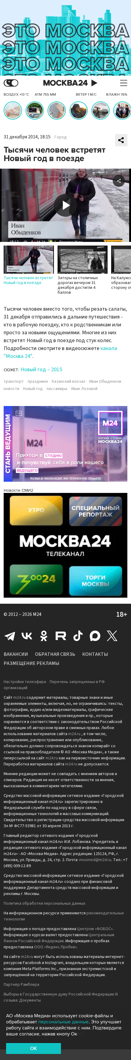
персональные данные (63, 1022)
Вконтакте (27, 636)
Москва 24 (65, 83)
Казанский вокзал (68, 381)
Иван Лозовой (84, 389)
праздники (38, 381)
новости (11, 389)
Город (61, 137)
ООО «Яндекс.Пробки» (55, 947)
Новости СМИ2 (18, 490)
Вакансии (16, 654)
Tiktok (78, 636)
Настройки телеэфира (25, 682)
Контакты (95, 654)
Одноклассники (44, 636)
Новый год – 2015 (41, 369)
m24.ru (19, 698)
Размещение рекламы (31, 663)
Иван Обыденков (105, 381)
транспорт (14, 381)
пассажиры (57, 389)
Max (95, 636)
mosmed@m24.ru (95, 860)
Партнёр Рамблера (21, 985)
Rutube (61, 636)
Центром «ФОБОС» (95, 929)
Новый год (33, 389)
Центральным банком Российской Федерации (59, 938)
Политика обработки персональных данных (44, 903)
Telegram (10, 636)
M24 (37, 614)
